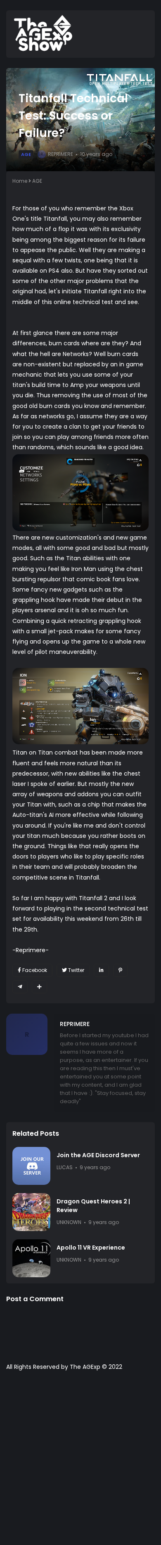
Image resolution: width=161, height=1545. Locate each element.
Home (19, 180)
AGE (26, 154)
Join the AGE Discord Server (98, 1155)
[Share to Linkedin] (101, 970)
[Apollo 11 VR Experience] (31, 1258)
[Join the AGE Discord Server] (31, 1166)
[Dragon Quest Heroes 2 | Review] (31, 1212)
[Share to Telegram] (20, 986)
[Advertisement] (80, 1462)
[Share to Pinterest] (120, 970)
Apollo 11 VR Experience (91, 1247)
